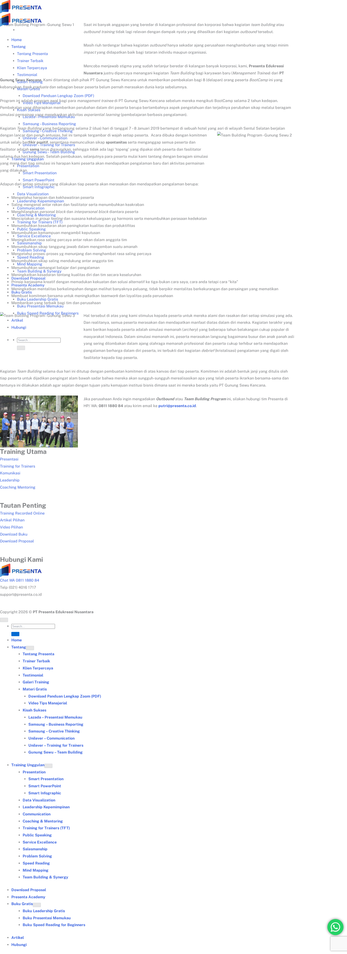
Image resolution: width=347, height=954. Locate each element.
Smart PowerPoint (38, 180)
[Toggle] (30, 648)
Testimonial (27, 74)
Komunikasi (10, 473)
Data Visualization (39, 800)
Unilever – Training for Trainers (55, 745)
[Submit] (21, 348)
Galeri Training (36, 682)
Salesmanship (35, 849)
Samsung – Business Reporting (49, 124)
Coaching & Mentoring (43, 821)
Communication (37, 814)
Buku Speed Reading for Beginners (48, 313)
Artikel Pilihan (12, 520)
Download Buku (13, 534)
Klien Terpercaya (32, 68)
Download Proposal (17, 541)
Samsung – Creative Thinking (54, 731)
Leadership (10, 480)
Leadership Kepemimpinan (46, 807)
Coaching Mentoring (17, 487)
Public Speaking (37, 835)
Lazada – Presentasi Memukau (55, 717)
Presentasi (9, 459)
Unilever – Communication (51, 738)
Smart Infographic (44, 793)
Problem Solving (37, 856)
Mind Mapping (35, 870)
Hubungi (18, 327)
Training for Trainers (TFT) (46, 828)
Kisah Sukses (34, 710)
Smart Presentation (40, 173)
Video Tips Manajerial (47, 703)
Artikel (17, 320)
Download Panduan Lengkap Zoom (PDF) (58, 96)
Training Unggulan (27, 765)
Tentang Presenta (32, 53)
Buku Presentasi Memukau (47, 918)
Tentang (18, 46)
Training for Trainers (17, 466)
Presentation (34, 772)
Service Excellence (40, 842)
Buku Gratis (22, 904)
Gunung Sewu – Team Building (55, 752)
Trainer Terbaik (30, 61)
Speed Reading (36, 863)
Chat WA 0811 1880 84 (19, 580)
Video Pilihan (11, 527)
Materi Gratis (35, 689)
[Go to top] (4, 620)
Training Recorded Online (22, 513)
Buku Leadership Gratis (44, 911)
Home (16, 40)
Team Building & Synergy (45, 877)
